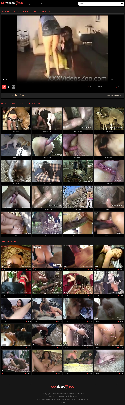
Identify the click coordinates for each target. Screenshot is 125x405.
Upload (71, 4)
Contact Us (62, 402)
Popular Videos (32, 4)
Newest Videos (46, 4)
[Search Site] (122, 3)
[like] (4, 87)
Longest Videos (60, 4)
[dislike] (13, 87)
